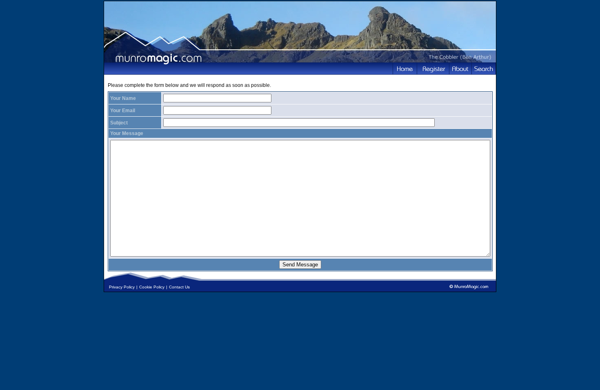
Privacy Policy (122, 287)
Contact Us (179, 287)
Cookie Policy (151, 287)
